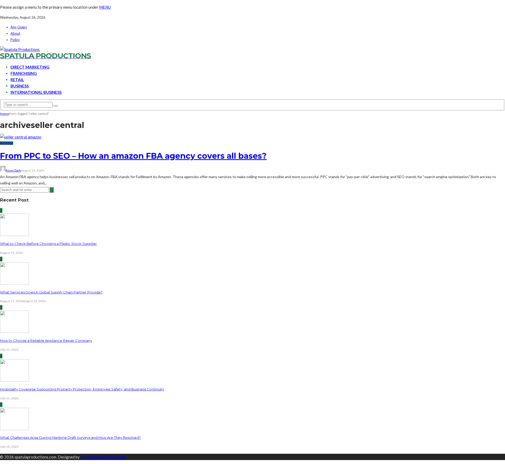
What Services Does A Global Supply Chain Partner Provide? (51, 292)
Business (20, 86)
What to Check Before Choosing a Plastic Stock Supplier (48, 243)
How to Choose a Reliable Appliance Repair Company (46, 340)
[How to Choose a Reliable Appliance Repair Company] (14, 331)
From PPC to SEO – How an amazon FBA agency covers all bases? (133, 156)
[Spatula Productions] (20, 49)
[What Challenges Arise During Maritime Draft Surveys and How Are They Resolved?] (14, 428)
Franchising (24, 73)
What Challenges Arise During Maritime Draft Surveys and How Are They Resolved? (70, 437)
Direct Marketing (30, 67)
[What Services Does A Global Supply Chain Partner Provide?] (14, 283)
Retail (17, 79)
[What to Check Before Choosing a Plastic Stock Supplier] (14, 234)
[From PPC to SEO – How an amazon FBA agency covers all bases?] (20, 137)
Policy (15, 40)
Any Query (19, 27)
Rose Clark (13, 170)
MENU (105, 7)
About (15, 33)
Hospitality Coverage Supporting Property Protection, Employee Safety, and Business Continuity (82, 389)
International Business (36, 92)
